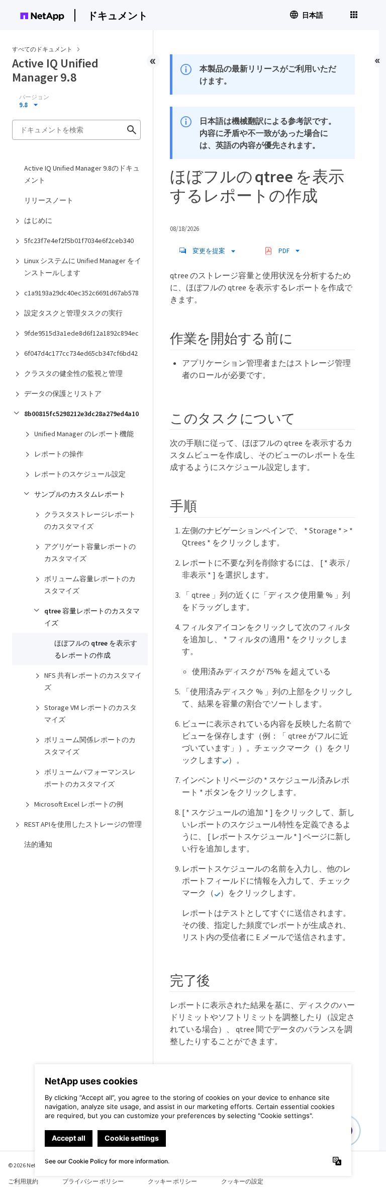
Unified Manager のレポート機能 (84, 433)
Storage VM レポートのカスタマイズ (90, 713)
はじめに (38, 220)
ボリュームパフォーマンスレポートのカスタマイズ (90, 777)
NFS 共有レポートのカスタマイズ (93, 681)
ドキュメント (117, 15)
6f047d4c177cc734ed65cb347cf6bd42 (81, 353)
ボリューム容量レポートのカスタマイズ (90, 584)
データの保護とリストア (63, 393)
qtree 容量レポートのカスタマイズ (92, 616)
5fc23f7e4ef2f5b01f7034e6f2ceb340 (79, 240)
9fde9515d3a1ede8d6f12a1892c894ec (81, 333)
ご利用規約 (23, 1181)
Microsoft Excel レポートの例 (78, 804)
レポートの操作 (58, 453)
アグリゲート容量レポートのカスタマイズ (90, 552)
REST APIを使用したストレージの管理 (83, 824)
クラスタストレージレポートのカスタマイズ (90, 520)
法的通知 (38, 844)
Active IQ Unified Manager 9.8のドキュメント (82, 174)
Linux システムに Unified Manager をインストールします (82, 266)
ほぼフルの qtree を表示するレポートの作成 (95, 649)
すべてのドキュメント (42, 49)
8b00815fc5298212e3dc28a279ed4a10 (81, 413)
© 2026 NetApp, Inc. (32, 1165)
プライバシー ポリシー (93, 1181)
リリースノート (48, 200)
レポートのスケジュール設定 (80, 474)
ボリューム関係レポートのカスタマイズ (90, 745)
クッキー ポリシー (172, 1181)
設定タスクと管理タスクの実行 (73, 313)
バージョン (34, 97)
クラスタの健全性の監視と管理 (73, 373)
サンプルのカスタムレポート (80, 494)
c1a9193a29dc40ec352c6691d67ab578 (81, 292)
